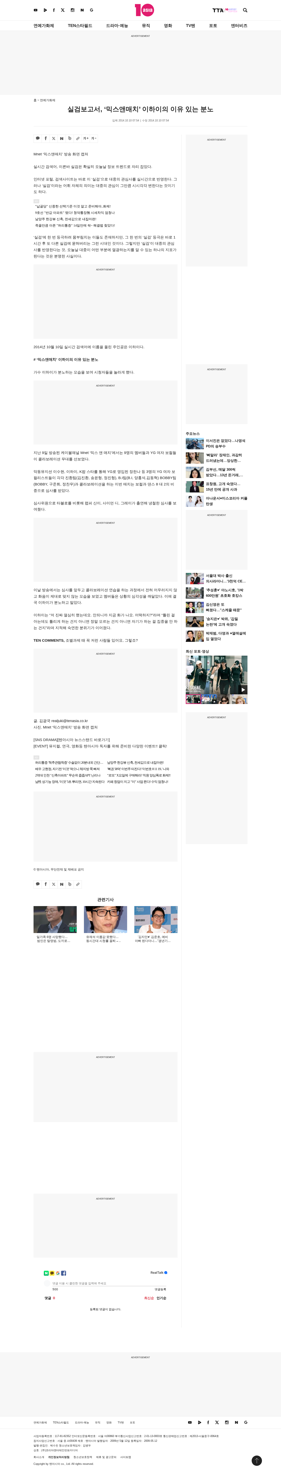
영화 (168, 25)
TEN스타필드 (80, 25)
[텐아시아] (144, 10)
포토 (213, 25)
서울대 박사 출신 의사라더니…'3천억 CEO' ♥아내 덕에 (226, 581)
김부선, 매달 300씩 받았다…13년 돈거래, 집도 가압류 (223, 475)
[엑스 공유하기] (54, 139)
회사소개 (39, 1457)
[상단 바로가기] (257, 1461)
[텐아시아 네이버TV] (45, 10)
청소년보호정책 (82, 1457)
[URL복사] (78, 139)
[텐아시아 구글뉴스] (91, 10)
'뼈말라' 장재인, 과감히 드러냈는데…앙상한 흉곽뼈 (224, 460)
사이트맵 (125, 1457)
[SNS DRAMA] (46, 740)
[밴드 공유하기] (70, 139)
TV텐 (190, 25)
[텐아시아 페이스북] (54, 10)
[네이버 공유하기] (62, 139)
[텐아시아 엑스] (63, 10)
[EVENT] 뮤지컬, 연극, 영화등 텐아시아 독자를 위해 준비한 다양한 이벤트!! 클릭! (100, 746)
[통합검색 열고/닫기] (245, 10)
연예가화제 (44, 25)
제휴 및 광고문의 (106, 1457)
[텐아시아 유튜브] (35, 10)
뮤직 (146, 25)
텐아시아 (54, 1463)
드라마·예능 (117, 25)
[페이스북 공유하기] (46, 139)
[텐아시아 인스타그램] (72, 10)
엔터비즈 (239, 25)
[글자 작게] (94, 139)
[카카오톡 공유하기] (38, 139)
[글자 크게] (86, 139)
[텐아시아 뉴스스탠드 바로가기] (84, 740)
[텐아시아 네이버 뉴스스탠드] (82, 10)
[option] (216, 675)
